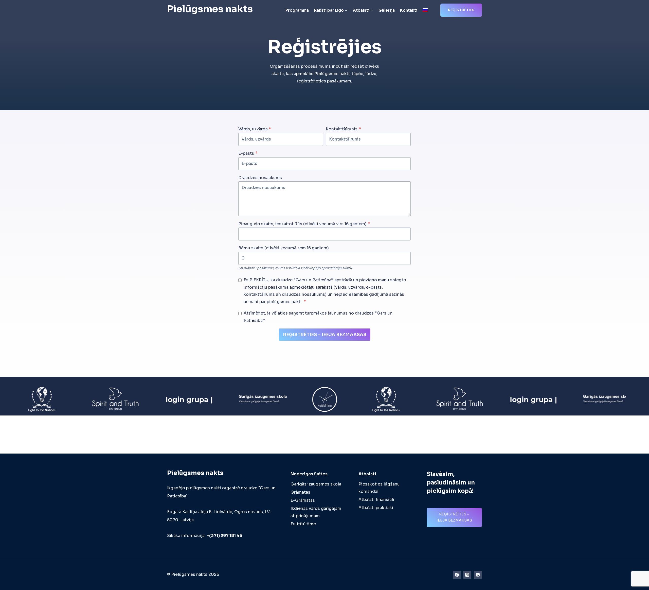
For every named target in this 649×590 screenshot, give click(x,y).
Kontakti (408, 10)
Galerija (386, 10)
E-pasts (248, 153)
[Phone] (478, 575)
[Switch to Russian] (425, 10)
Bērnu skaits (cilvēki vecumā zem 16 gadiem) (283, 248)
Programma (297, 10)
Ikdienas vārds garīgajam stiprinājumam (316, 512)
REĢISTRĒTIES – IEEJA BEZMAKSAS (324, 334)
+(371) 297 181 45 (224, 535)
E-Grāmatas (303, 500)
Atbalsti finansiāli (376, 499)
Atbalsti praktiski (375, 507)
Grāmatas (300, 492)
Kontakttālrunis (343, 129)
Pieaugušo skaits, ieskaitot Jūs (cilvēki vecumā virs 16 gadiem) (304, 224)
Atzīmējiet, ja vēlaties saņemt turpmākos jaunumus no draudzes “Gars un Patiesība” (318, 316)
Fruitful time (303, 524)
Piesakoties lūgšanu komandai (379, 487)
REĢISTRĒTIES (461, 10)
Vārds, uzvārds (254, 129)
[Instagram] (467, 575)
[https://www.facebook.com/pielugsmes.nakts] (457, 575)
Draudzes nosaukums (260, 177)
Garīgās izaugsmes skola (316, 484)
